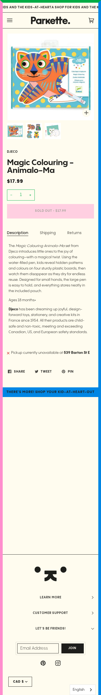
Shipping (48, 232)
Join (72, 648)
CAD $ (18, 681)
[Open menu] (15, 20)
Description (17, 232)
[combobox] (83, 690)
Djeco (12, 152)
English (79, 690)
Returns (74, 232)
